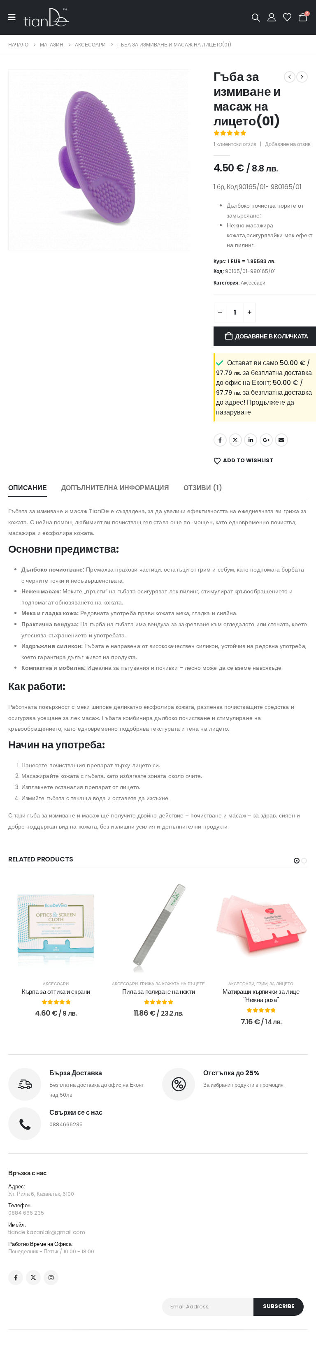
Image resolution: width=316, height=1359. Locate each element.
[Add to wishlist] (90, 890)
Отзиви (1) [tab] (203, 488)
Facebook (220, 440)
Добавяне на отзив (288, 144)
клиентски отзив (235, 144)
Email (281, 440)
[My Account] (271, 17)
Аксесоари (253, 282)
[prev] (289, 77)
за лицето (281, 984)
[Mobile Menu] (15, 17)
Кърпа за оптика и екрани (56, 991)
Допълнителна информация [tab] (115, 488)
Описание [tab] (27, 488)
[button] (256, 18)
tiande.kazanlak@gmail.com (46, 1232)
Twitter (235, 440)
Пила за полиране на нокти (158, 991)
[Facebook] (15, 1277)
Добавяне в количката (61, 964)
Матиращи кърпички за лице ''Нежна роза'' (261, 995)
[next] (302, 77)
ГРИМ (261, 984)
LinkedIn (250, 440)
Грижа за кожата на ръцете (172, 984)
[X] (33, 1277)
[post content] (56, 925)
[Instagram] (51, 1277)
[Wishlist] (287, 17)
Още (267, 964)
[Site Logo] (46, 17)
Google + (266, 440)
